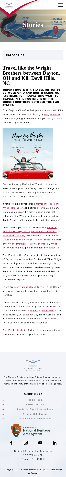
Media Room (35, 399)
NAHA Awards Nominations (35, 418)
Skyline (34, 310)
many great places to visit (29, 287)
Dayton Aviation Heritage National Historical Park (32, 239)
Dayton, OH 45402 (33, 459)
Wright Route (52, 114)
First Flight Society (14, 235)
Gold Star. (48, 310)
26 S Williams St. (33, 455)
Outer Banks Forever (44, 231)
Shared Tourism (35, 404)
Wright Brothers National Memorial (28, 243)
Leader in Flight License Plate (35, 409)
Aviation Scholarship (35, 414)
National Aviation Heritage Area (33, 451)
